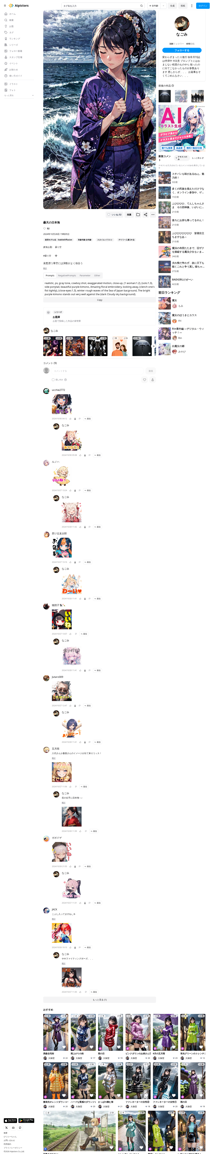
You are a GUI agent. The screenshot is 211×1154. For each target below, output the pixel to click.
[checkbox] (53, 379)
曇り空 (58, 247)
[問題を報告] (80, 419)
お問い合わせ (9, 1140)
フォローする (182, 50)
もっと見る (196, 158)
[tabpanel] (99, 291)
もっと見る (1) (100, 999)
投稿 (183, 5)
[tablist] (73, 275)
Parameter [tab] (85, 275)
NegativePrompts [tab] (67, 275)
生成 (172, 5)
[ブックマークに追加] (138, 215)
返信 (89, 418)
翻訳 (45, 268)
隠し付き (59, 379)
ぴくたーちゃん (10, 1136)
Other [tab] (97, 275)
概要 (5, 1133)
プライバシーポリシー (13, 1148)
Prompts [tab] (50, 275)
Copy (99, 299)
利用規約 (7, 1144)
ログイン (203, 5)
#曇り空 (47, 255)
